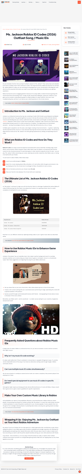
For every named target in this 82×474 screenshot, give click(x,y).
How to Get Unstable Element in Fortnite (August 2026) (73, 78)
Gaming (30, 2)
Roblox (11, 29)
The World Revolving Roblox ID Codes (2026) (22, 411)
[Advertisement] (41, 13)
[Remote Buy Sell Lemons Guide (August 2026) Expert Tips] (66, 116)
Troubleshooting (52, 2)
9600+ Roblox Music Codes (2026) (20, 103)
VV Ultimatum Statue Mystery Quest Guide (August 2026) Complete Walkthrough (73, 140)
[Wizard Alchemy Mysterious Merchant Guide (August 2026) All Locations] (66, 97)
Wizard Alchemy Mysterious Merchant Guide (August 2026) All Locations (73, 97)
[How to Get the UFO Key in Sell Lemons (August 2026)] (66, 103)
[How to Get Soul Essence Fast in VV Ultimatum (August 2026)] (66, 122)
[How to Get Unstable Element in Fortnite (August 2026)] (66, 78)
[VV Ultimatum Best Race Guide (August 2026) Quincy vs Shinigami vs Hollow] (66, 109)
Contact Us (66, 469)
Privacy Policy (58, 469)
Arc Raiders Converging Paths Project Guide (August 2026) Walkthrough (73, 60)
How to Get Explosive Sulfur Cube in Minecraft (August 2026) (73, 66)
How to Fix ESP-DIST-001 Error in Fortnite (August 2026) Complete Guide (73, 53)
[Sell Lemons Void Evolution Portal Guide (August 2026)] (66, 134)
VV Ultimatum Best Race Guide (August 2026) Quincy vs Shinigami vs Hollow (73, 109)
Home (4, 29)
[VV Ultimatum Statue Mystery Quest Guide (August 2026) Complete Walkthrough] (66, 140)
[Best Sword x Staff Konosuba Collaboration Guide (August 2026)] (66, 84)
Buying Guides (16, 2)
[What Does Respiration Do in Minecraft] (66, 72)
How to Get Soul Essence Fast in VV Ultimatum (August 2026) (73, 122)
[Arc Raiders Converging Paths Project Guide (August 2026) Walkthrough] (66, 60)
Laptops (23, 2)
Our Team (78, 469)
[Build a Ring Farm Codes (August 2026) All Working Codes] (66, 91)
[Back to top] (80, 472)
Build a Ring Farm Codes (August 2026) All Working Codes (73, 91)
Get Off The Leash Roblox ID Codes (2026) (22, 240)
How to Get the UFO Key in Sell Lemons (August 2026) (73, 103)
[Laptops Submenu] (26, 2)
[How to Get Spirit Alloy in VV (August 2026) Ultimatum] (66, 128)
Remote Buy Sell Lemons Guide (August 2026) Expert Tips (73, 116)
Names (37, 2)
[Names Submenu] (40, 2)
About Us (72, 469)
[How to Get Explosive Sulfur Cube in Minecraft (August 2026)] (66, 66)
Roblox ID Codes (17, 29)
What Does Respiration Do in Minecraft (72, 72)
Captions (44, 2)
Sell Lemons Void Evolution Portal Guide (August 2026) (73, 134)
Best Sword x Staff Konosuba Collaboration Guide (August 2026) (73, 84)
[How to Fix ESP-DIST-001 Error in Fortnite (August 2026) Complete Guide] (66, 53)
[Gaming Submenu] (33, 2)
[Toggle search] (79, 2)
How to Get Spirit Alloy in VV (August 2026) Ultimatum (73, 128)
